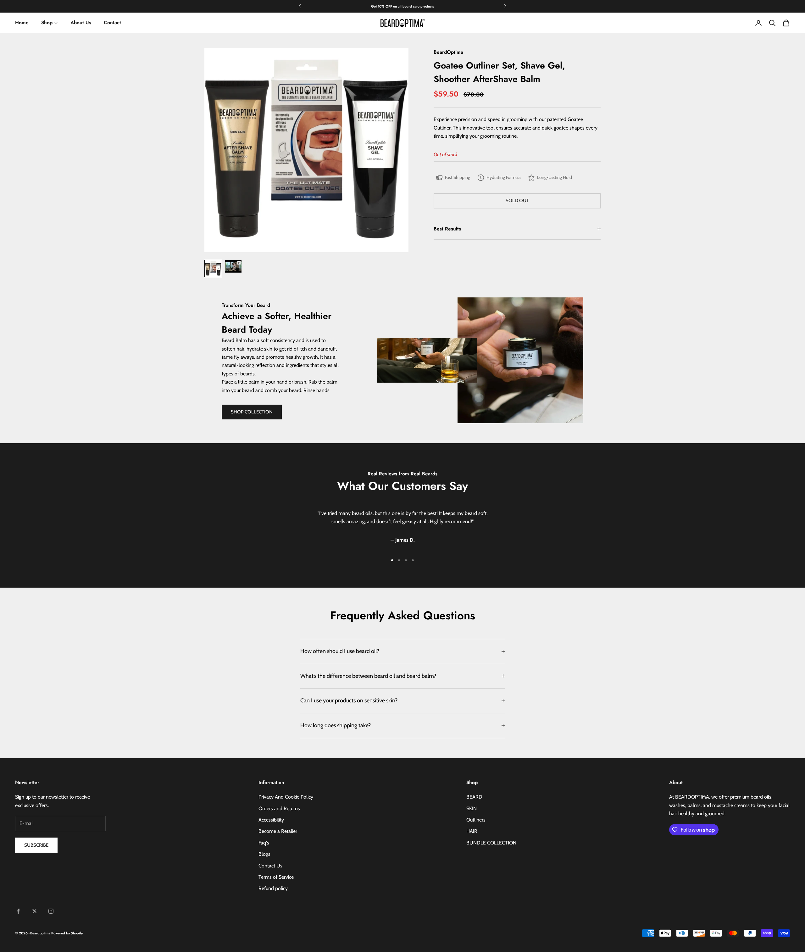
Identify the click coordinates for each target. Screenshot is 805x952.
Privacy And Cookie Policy (285, 797)
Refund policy (273, 888)
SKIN (471, 808)
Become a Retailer (277, 831)
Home (22, 22)
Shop (47, 22)
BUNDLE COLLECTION (491, 843)
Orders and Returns (279, 808)
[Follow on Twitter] (34, 911)
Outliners (476, 820)
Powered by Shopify (67, 933)
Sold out (517, 201)
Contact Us (270, 866)
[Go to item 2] (233, 266)
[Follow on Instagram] (51, 911)
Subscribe (36, 845)
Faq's (263, 843)
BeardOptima (448, 52)
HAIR (471, 831)
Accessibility (271, 820)
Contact (112, 22)
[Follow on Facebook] (18, 911)
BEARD (474, 797)
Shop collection (252, 412)
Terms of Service (276, 877)
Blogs (264, 854)
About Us (80, 22)
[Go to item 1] (213, 268)
